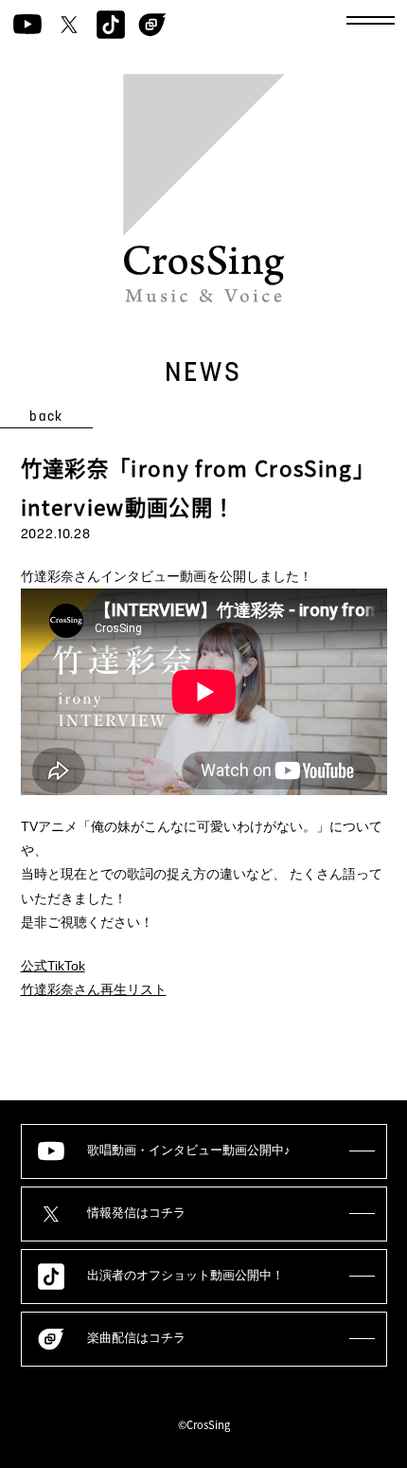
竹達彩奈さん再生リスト (94, 989)
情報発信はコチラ (136, 1213)
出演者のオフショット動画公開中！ (185, 1275)
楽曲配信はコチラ (136, 1338)
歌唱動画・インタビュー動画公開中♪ (189, 1150)
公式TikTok (53, 965)
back (46, 417)
